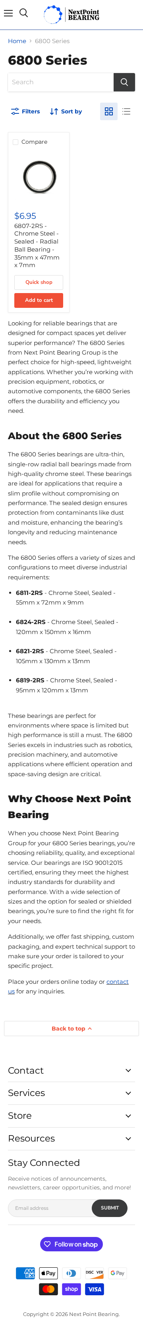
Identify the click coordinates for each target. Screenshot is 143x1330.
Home (17, 41)
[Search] (124, 82)
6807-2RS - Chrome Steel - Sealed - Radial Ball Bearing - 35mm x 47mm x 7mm (37, 245)
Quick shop (38, 282)
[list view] (126, 111)
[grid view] (109, 111)
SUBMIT (110, 1208)
